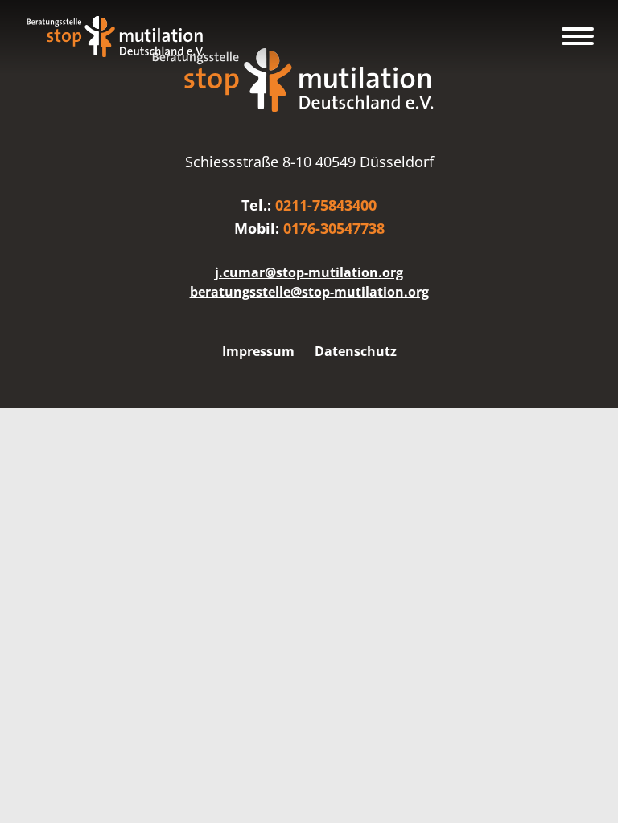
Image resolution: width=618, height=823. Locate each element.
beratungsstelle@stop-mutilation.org (309, 292)
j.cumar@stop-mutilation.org (309, 272)
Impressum (258, 351)
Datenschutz (356, 351)
